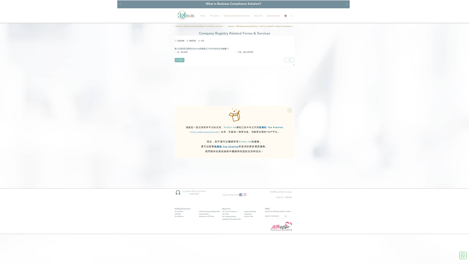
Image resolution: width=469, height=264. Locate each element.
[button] (290, 110)
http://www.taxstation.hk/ (205, 132)
